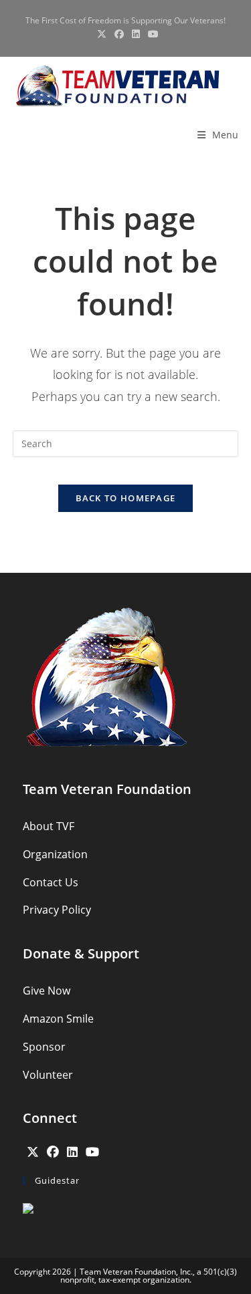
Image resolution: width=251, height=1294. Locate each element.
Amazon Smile (58, 1018)
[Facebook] (53, 1151)
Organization (55, 854)
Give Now (46, 990)
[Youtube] (92, 1151)
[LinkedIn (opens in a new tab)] (136, 34)
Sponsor (44, 1046)
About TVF (48, 826)
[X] (33, 1151)
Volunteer (48, 1074)
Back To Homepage (126, 498)
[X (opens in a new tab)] (101, 34)
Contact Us (50, 882)
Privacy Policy (57, 909)
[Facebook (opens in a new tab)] (119, 34)
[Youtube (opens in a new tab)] (151, 34)
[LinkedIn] (72, 1151)
